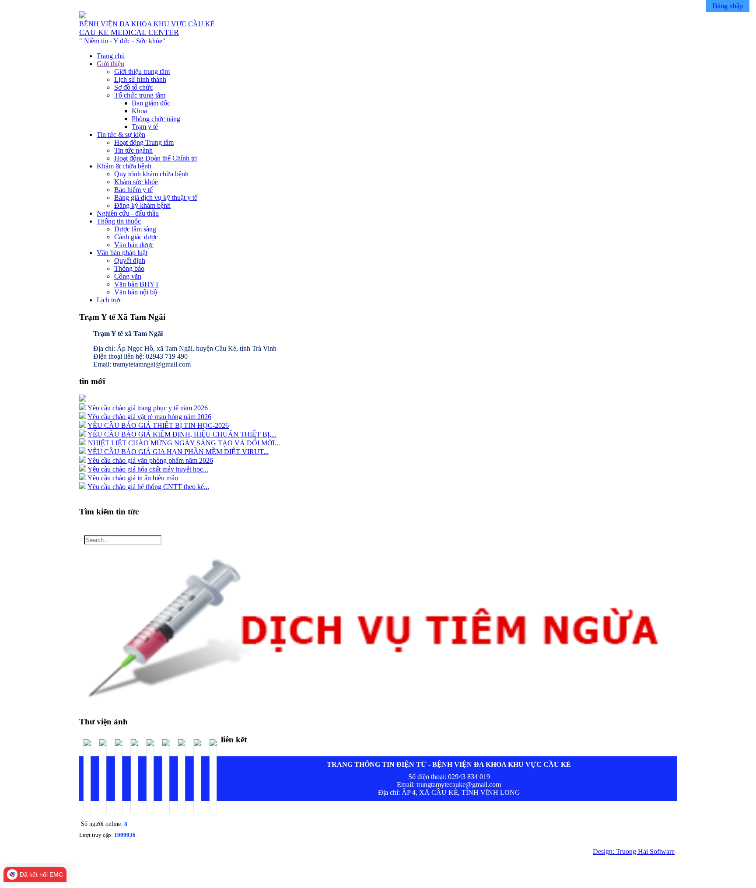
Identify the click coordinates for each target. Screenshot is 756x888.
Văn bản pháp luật (122, 252)
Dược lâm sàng (135, 229)
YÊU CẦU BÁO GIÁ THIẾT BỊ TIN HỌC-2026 (158, 425)
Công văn (127, 276)
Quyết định (129, 260)
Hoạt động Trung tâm (144, 142)
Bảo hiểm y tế (133, 189)
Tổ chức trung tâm (139, 95)
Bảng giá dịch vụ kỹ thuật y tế (155, 197)
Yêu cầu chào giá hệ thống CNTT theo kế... (148, 486)
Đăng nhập (727, 6)
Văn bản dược (134, 244)
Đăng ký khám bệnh (142, 205)
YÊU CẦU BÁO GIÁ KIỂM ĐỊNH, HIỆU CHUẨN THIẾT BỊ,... (182, 434)
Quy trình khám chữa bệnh (151, 174)
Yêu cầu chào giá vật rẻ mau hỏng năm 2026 (149, 416)
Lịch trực (109, 300)
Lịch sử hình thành (140, 79)
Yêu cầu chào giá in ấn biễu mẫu (133, 478)
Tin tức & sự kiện (121, 134)
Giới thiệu (110, 63)
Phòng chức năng (156, 118)
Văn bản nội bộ (135, 292)
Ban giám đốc (151, 103)
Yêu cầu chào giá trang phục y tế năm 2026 (148, 408)
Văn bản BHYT (136, 284)
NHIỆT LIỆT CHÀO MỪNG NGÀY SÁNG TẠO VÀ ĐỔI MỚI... (184, 443)
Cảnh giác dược (136, 237)
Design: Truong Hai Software (634, 851)
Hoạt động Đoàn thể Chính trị (155, 158)
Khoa (139, 111)
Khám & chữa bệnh (124, 166)
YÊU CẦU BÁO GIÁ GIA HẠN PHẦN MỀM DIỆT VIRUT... (178, 451)
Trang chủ (111, 55)
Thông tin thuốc (119, 221)
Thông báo (129, 268)
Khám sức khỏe (136, 181)
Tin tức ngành (133, 150)
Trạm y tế (145, 126)
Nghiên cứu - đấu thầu (128, 213)
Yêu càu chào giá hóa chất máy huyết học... (148, 469)
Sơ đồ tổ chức (133, 87)
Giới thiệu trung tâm (142, 71)
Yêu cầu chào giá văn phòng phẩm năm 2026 (150, 460)
